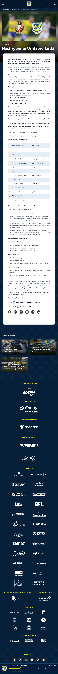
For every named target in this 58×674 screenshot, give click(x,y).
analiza (37, 302)
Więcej (51, 335)
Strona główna (5, 9)
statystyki (12, 306)
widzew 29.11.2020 (25, 306)
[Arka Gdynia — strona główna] (29, 3)
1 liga (10, 302)
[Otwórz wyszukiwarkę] (54, 3)
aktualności (19, 302)
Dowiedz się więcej (15, 668)
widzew (29, 302)
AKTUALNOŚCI (16, 9)
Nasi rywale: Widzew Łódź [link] (30, 9)
